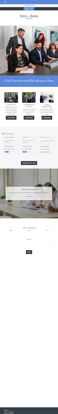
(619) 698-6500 (10, 149)
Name (10, 230)
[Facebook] (8, 152)
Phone (47, 230)
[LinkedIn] (6, 152)
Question (29, 239)
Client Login (30, 8)
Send (29, 252)
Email (29, 230)
